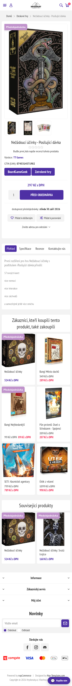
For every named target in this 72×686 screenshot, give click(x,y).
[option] (11, 128)
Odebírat (12, 630)
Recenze (39, 249)
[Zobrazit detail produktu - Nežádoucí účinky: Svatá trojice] (53, 529)
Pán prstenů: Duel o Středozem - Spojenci (50, 426)
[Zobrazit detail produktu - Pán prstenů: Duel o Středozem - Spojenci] (53, 403)
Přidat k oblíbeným (24, 218)
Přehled (11, 249)
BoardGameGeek (17, 172)
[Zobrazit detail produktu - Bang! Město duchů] (53, 350)
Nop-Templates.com (56, 675)
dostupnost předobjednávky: (25, 209)
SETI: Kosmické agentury (17, 482)
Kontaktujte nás (56, 249)
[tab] (11, 248)
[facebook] (27, 647)
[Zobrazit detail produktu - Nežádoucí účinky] (18, 350)
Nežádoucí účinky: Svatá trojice (51, 552)
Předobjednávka (16, 27)
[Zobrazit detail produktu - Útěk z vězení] (53, 460)
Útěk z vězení (46, 482)
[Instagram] (36, 647)
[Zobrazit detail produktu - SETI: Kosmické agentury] (18, 460)
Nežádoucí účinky (13, 372)
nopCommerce (24, 675)
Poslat (65, 623)
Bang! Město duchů (49, 372)
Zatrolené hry (43, 172)
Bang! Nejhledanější (14, 425)
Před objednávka (42, 195)
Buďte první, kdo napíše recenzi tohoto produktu (36, 151)
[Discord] (45, 647)
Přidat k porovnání (52, 218)
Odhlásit (26, 630)
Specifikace (25, 249)
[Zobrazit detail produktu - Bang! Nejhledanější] (18, 403)
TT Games (18, 157)
